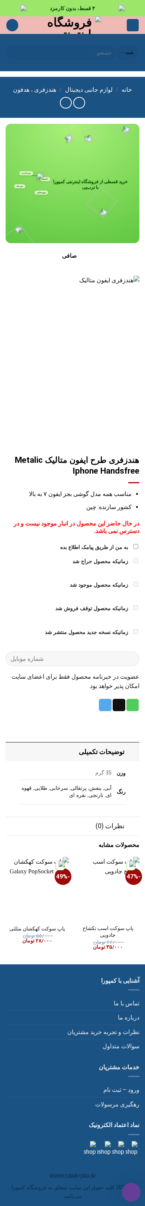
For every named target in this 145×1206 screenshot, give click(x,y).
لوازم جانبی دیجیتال (89, 89)
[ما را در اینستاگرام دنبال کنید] (131, 1148)
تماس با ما (126, 1003)
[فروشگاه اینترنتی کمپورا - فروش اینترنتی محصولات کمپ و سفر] (72, 25)
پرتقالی (79, 788)
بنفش (95, 788)
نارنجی (95, 795)
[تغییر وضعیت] (132, 752)
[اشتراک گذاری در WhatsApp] (132, 705)
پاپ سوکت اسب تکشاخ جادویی (108, 931)
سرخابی (59, 788)
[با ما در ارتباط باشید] (90, 1148)
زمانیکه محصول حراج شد (101, 561)
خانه (127, 89)
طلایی (40, 788)
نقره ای (77, 795)
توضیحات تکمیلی (102, 752)
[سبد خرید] (12, 25)
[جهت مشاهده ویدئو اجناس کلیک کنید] (103, 1148)
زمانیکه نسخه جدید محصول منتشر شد (87, 632)
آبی (108, 788)
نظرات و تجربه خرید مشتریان (103, 1032)
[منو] (133, 25)
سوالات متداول (121, 1046)
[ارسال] (13, 52)
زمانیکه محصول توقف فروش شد (92, 608)
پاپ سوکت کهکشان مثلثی (37, 929)
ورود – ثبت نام (121, 1089)
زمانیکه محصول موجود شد (100, 585)
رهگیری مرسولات (117, 1104)
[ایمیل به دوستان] (119, 705)
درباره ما (128, 1017)
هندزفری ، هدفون (34, 89)
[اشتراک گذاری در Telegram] (105, 705)
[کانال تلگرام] (117, 1148)
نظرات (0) (110, 826)
